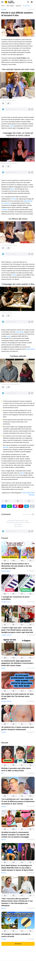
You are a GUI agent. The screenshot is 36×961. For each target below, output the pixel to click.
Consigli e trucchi (5, 601)
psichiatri (5, 447)
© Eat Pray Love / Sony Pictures (8, 100)
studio (8, 336)
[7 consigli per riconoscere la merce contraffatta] (18, 583)
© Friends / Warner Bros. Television (9, 163)
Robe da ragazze (5, 571)
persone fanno (30, 349)
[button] (6, 501)
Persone (3, 732)
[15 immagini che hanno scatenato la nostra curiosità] (18, 921)
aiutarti (14, 275)
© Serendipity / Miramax (6, 313)
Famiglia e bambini (6, 635)
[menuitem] (2, 5)
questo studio (19, 332)
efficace (12, 189)
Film (2, 773)
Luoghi (3, 668)
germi (22, 473)
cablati (12, 126)
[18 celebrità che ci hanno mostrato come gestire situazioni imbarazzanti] (18, 714)
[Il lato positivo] (9, 2)
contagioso (4, 209)
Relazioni (3, 806)
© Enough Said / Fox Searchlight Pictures (10, 384)
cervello (13, 199)
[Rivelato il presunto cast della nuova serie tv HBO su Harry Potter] (18, 755)
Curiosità (3, 9)
